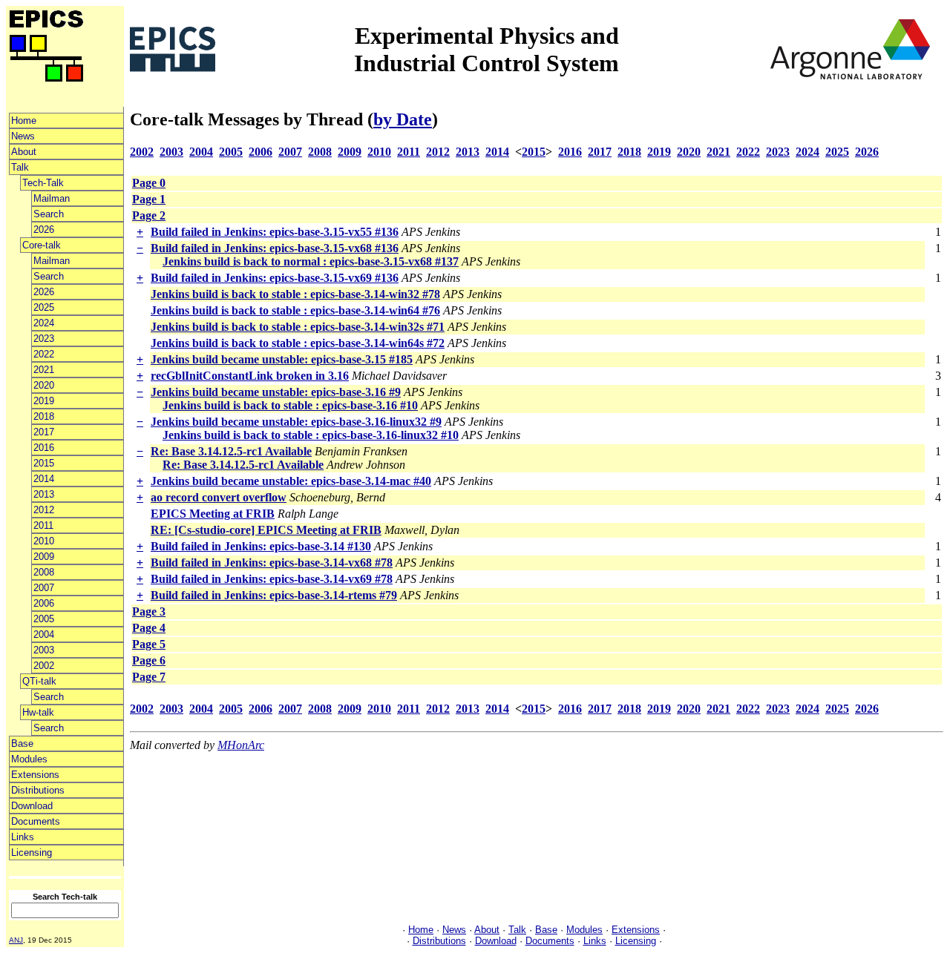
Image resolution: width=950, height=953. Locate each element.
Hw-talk (38, 712)
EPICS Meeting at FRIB (213, 513)
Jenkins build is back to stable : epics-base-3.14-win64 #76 (295, 310)
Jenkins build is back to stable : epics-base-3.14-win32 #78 (295, 294)
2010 (43, 541)
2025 (43, 307)
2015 (43, 463)
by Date (402, 119)
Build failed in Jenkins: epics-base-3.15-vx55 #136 (275, 231)
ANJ (16, 940)
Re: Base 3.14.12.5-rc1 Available (231, 451)
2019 (43, 400)
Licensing (31, 852)
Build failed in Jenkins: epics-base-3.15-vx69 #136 (275, 277)
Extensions (35, 774)
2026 (43, 229)
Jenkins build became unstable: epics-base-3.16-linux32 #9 (296, 421)
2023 (43, 338)
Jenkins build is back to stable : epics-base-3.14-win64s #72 (298, 343)
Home (23, 120)
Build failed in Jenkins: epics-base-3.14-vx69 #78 (272, 579)
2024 (43, 323)
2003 (43, 650)
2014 (43, 478)
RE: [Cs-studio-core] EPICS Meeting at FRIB (266, 530)
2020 (43, 385)
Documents (35, 821)
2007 (43, 587)
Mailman (51, 198)
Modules (29, 759)
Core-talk (41, 245)
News (23, 136)
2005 (43, 618)
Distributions (38, 790)
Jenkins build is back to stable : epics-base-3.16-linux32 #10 (311, 435)
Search (48, 214)
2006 (43, 603)
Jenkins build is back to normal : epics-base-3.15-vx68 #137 (311, 261)
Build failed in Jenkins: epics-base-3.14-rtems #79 (274, 595)
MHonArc (240, 745)
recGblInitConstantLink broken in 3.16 (250, 375)
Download (32, 805)
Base (22, 743)
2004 (43, 634)
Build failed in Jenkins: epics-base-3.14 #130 (261, 546)
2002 (43, 665)
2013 (43, 494)
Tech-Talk (43, 182)
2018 (43, 416)
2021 (43, 369)
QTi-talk (39, 681)
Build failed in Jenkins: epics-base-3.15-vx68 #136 (275, 248)
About (23, 151)
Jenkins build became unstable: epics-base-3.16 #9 (276, 392)
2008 (43, 572)
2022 (43, 354)
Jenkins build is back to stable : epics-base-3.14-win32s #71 (298, 326)
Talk (20, 167)
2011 (43, 525)
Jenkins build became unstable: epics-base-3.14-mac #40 (291, 481)
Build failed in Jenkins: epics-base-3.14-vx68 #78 (272, 562)
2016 (43, 447)
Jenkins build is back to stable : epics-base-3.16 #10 (290, 405)
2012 (43, 509)
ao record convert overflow (218, 497)
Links (22, 836)
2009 (43, 556)
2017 (43, 432)
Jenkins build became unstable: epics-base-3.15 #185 (282, 359)
